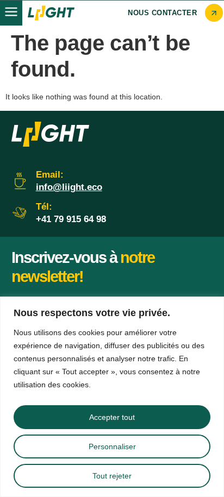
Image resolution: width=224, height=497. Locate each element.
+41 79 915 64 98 (71, 219)
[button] (11, 13)
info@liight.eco (69, 187)
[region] (112, 397)
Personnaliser (112, 446)
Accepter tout (112, 417)
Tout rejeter (112, 475)
